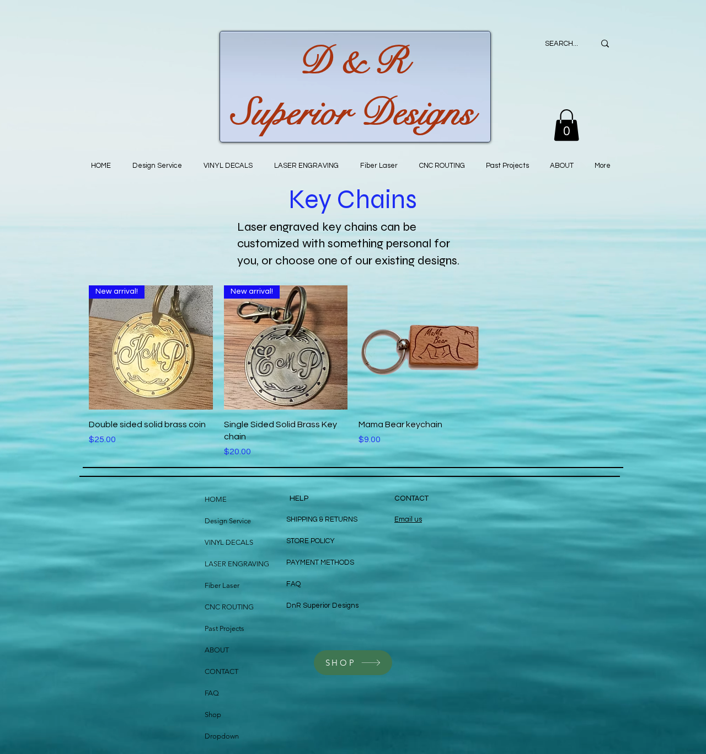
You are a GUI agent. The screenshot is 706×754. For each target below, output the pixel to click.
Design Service (228, 521)
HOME (216, 499)
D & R (353, 61)
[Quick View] (421, 347)
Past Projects (224, 628)
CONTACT (221, 671)
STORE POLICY (311, 541)
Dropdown (222, 736)
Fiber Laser (222, 585)
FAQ (212, 693)
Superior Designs (353, 112)
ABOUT (217, 650)
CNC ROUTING (229, 607)
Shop (213, 714)
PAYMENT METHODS (320, 562)
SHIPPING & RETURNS (321, 519)
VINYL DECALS (229, 542)
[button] (566, 125)
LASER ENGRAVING (237, 564)
